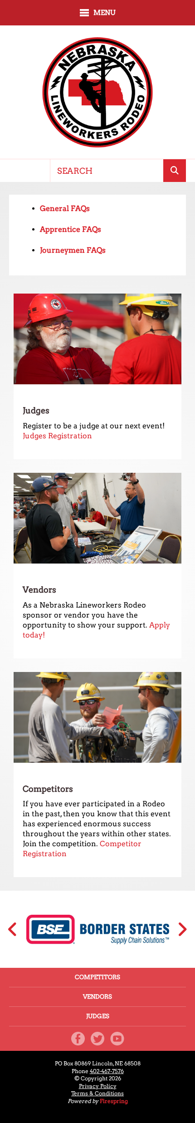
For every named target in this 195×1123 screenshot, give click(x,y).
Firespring (114, 1101)
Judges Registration (57, 436)
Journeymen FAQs (73, 250)
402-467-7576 (107, 1071)
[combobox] (106, 170)
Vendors (97, 996)
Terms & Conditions (97, 1093)
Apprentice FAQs (70, 229)
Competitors (97, 977)
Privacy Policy (98, 1086)
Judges (97, 1016)
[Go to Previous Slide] (13, 929)
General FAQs (65, 208)
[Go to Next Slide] (182, 929)
